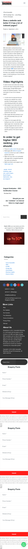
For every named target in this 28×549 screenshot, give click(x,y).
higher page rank (9, 164)
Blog (4, 307)
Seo (11, 177)
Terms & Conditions (8, 318)
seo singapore (6, 179)
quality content (13, 149)
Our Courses (6, 313)
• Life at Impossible (10, 262)
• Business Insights (10, 272)
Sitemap (5, 323)
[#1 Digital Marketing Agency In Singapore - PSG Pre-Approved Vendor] (4, 285)
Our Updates (6, 310)
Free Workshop (7, 315)
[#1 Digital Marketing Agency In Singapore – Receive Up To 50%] (23, 544)
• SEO (6, 264)
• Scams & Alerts (9, 274)
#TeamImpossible (7, 12)
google (5, 169)
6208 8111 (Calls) (9, 289)
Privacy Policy (6, 320)
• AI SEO (7, 266)
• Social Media (8, 270)
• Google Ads (8, 268)
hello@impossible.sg (10, 295)
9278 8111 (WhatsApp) (11, 292)
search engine (9, 173)
